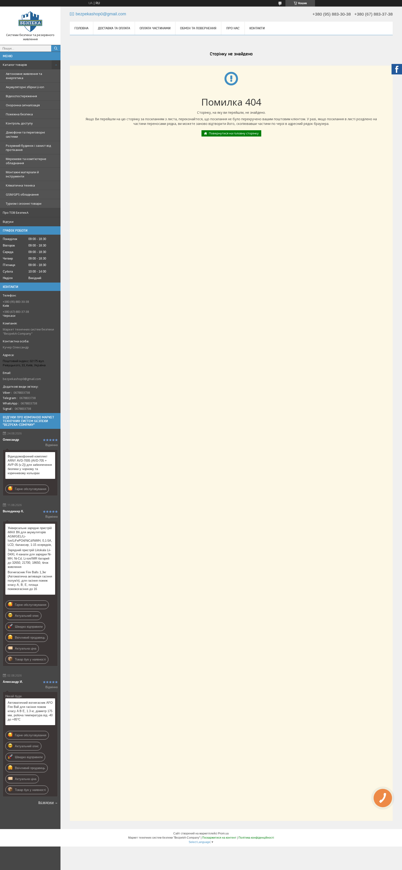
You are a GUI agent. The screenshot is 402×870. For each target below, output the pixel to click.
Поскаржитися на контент (219, 837)
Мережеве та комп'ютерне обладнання (26, 161)
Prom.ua (223, 833)
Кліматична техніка (20, 185)
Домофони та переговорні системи (25, 134)
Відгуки (8, 222)
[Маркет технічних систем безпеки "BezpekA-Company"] (30, 21)
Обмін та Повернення (198, 28)
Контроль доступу (19, 123)
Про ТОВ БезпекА (15, 212)
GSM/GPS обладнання (22, 194)
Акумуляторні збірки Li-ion (25, 87)
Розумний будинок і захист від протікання (28, 147)
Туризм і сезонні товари (23, 203)
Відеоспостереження (21, 96)
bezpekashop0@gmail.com (22, 379)
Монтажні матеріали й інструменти (22, 174)
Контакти (257, 28)
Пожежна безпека (19, 114)
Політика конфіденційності (256, 837)
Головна (81, 28)
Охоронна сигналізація (23, 105)
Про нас (232, 28)
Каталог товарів (15, 65)
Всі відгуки (46, 802)
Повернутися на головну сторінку (234, 133)
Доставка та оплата (114, 28)
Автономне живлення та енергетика (24, 76)
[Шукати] (55, 48)
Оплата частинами (155, 28)
